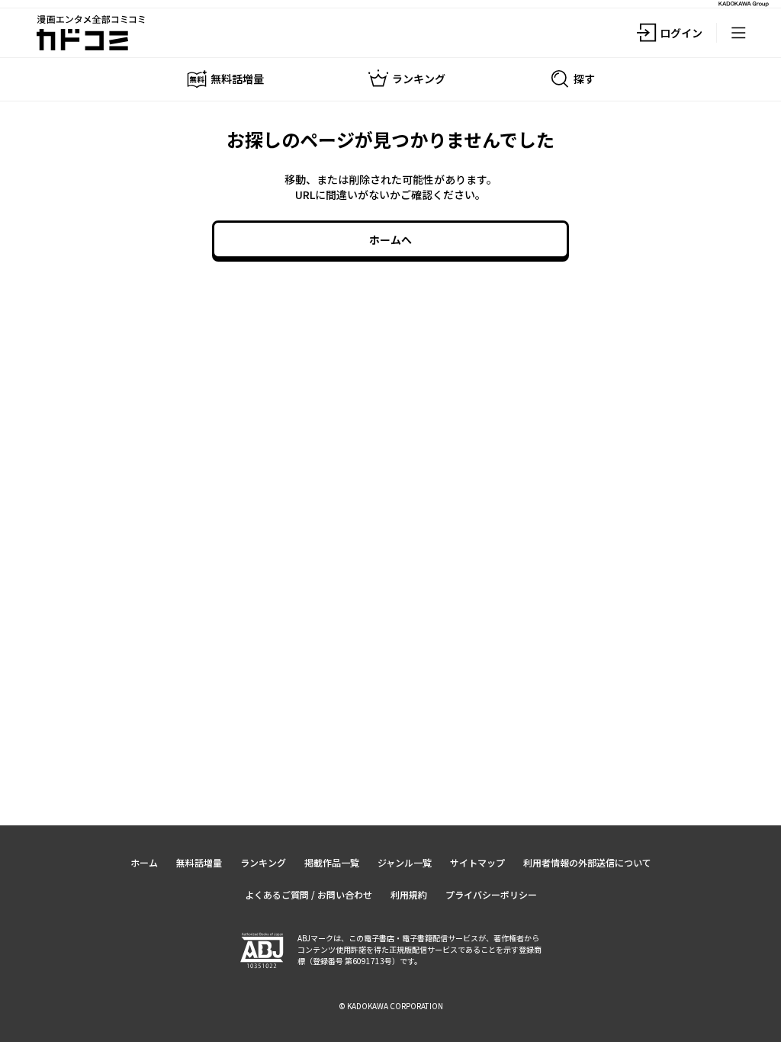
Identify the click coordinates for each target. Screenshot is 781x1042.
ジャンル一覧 (405, 862)
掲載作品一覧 (331, 862)
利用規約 (408, 894)
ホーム (144, 862)
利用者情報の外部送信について (587, 862)
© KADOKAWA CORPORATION (391, 1005)
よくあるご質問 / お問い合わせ (308, 894)
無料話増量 (199, 862)
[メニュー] (738, 33)
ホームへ (390, 239)
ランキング (263, 862)
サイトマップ (477, 862)
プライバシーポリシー (491, 894)
